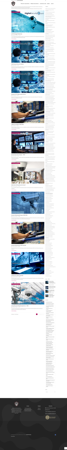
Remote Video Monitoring (48, 231)
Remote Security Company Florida (50, 175)
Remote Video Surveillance (49, 235)
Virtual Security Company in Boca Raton (49, 162)
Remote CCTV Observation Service (18, 94)
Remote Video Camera (48, 230)
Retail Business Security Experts (49, 78)
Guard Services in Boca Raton (49, 109)
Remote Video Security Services (49, 64)
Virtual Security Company (48, 171)
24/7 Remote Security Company (49, 31)
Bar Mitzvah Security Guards (49, 121)
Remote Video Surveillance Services (50, 366)
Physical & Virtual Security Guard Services (49, 56)
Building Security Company (49, 185)
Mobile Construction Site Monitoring (50, 8)
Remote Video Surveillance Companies (49, 141)
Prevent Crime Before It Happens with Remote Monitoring (50, 44)
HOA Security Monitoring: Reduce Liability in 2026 (51, 295)
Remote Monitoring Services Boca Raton (49, 21)
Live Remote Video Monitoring (49, 205)
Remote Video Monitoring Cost (49, 14)
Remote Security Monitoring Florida (50, 170)
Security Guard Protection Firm (49, 126)
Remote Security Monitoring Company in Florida (49, 38)
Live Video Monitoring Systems (49, 189)
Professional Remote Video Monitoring (49, 106)
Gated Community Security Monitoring (49, 183)
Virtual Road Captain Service (49, 139)
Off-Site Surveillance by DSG (17, 275)
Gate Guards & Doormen (48, 174)
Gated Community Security (49, 198)
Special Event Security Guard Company (49, 133)
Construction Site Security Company (50, 61)
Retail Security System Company (49, 86)
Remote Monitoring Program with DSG (19, 215)
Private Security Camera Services (49, 179)
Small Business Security (48, 258)
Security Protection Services (49, 253)
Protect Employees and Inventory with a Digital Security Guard (49, 49)
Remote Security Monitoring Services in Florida (50, 68)
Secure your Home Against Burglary (50, 98)
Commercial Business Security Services (49, 116)
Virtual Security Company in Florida (50, 83)
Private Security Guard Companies (50, 211)
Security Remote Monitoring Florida (50, 167)
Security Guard (47, 241)
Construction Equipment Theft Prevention (49, 10)
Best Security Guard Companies (49, 190)
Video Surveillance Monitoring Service (50, 266)
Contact (52, 3)
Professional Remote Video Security (50, 108)
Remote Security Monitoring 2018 (50, 226)
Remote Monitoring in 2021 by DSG (18, 245)
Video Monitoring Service (48, 261)
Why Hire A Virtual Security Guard (18, 185)
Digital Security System (48, 120)
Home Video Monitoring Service (49, 203)
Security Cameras (47, 240)
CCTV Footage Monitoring (16, 33)
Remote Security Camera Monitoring (50, 223)
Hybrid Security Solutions (48, 186)
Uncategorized (47, 260)
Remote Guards (47, 219)
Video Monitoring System (48, 262)
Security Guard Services (28, 408)
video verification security (49, 384)
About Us (39, 408)
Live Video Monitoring (48, 206)
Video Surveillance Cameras (49, 265)
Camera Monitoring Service (15, 42)
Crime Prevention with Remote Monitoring (49, 66)
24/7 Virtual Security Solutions (49, 47)
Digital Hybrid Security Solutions (49, 127)
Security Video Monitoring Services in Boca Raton (50, 19)
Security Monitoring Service (49, 252)
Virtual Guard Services (48, 273)
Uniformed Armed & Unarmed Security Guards (49, 94)
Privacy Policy (13, 436)
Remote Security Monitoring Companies (49, 129)
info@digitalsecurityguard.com (51, 411)
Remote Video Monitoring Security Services (50, 160)
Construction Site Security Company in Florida (50, 60)
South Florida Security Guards (49, 145)
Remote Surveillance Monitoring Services (49, 104)
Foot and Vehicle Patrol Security (49, 131)
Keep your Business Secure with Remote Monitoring (49, 80)
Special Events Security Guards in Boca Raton (49, 155)
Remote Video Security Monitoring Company (50, 123)
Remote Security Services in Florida (50, 36)
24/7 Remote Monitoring (48, 13)
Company (48, 3)
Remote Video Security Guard (49, 114)
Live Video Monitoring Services (49, 207)
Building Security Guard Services (49, 178)
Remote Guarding (47, 218)
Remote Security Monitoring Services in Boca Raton (50, 75)
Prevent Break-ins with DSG (49, 101)
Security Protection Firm (48, 92)
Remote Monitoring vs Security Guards (50, 339)
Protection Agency (47, 214)
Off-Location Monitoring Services (50, 322)
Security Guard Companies (49, 245)
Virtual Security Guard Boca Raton (50, 148)
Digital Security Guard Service (49, 144)
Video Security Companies (48, 138)
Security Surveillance (48, 256)
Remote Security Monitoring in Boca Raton (50, 72)
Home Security (47, 202)
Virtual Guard (47, 269)
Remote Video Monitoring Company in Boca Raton (50, 54)
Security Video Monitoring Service (50, 257)
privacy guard (47, 210)
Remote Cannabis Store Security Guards (49, 151)
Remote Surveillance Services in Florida (49, 52)
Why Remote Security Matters (17, 64)
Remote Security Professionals (49, 97)
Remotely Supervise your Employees (49, 335)
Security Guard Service (48, 249)
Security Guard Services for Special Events (50, 77)
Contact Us (39, 409)
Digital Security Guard (48, 197)
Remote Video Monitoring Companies (50, 102)
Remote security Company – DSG (18, 154)
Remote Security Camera (48, 222)
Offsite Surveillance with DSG (17, 124)
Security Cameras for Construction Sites (50, 135)
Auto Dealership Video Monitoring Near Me (50, 27)
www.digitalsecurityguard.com (52, 413)
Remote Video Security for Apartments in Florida (48, 30)
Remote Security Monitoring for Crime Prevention (49, 111)
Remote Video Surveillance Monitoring (49, 237)
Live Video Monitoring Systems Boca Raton (50, 181)
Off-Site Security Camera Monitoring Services (50, 23)
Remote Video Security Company (49, 153)
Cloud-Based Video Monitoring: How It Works (51, 291)
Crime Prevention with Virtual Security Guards (49, 46)
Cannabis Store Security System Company (49, 118)
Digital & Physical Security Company (50, 62)
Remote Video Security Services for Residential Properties (50, 16)
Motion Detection (47, 209)
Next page (43, 314)
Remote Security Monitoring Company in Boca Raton (49, 25)
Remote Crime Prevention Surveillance (48, 33)
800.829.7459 (20, 0)
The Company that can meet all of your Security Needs (49, 70)
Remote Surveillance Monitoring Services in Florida (49, 40)
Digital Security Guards (48, 165)
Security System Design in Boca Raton (50, 82)
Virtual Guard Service (48, 270)
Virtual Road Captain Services (49, 149)
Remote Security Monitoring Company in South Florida (49, 89)
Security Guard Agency (48, 244)
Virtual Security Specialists (48, 163)
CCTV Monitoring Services (49, 194)
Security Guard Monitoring (49, 248)
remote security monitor (49, 341)
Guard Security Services (48, 201)
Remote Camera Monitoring (49, 215)
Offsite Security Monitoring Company (50, 166)
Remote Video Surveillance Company (50, 156)
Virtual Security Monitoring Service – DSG (19, 305)
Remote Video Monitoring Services (50, 234)
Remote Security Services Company (50, 227)
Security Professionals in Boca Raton (50, 87)
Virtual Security (47, 274)
